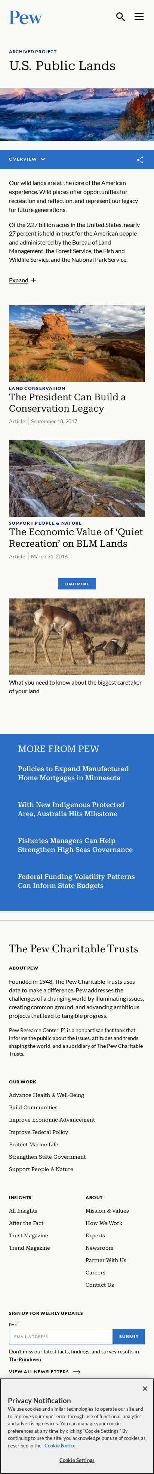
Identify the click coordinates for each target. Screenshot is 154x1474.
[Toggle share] (140, 160)
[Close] (145, 1388)
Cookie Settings (77, 1460)
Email (14, 1324)
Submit (129, 1336)
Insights (20, 1197)
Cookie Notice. (60, 1446)
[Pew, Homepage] (26, 16)
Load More (77, 584)
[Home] (73, 948)
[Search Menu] (121, 17)
